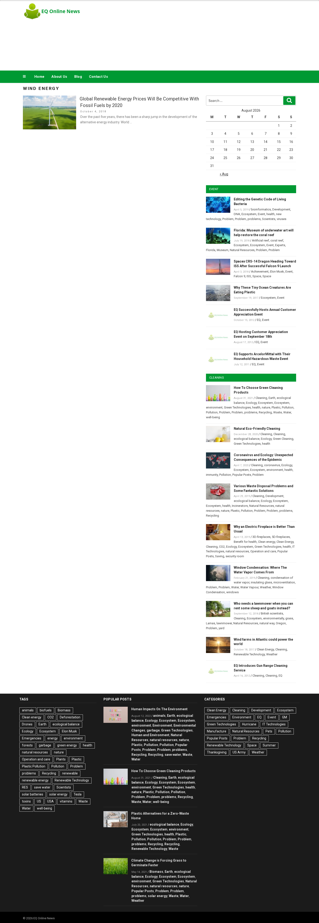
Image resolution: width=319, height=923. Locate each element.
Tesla (78, 794)
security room (235, 556)
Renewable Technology (249, 654)
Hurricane (249, 724)
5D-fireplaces (281, 537)
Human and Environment (150, 735)
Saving (219, 556)
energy (52, 738)
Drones (27, 724)
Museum (222, 250)
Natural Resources (242, 250)
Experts (280, 245)
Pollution (288, 407)
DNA (237, 214)
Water (287, 412)
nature (266, 407)
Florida (210, 250)
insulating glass (261, 582)
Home (39, 77)
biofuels (46, 710)
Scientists (268, 219)
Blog (78, 77)
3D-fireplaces (261, 537)
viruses (281, 219)
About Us (59, 77)
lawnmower (224, 623)
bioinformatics (261, 209)
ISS (249, 276)
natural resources (237, 551)
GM (284, 717)
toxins (26, 801)
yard (221, 628)
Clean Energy (285, 541)
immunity (212, 474)
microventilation (284, 582)
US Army (239, 752)
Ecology (251, 403)
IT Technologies (274, 724)
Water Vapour (249, 587)
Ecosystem (248, 214)
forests (27, 745)
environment (214, 407)
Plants (61, 759)
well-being (213, 417)
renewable (70, 773)
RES (25, 787)
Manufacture (216, 731)
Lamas (210, 623)
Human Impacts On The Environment (159, 709)
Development (281, 209)
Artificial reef (260, 240)
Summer (269, 745)
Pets (269, 731)
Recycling (265, 412)
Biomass (64, 710)
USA (50, 801)
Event (261, 214)
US (39, 801)
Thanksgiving (217, 752)
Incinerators (240, 506)
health (270, 214)
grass (289, 618)
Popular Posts (241, 474)
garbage (45, 745)
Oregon (281, 623)
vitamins (66, 801)
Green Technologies (237, 407)
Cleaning (261, 398)
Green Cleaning (283, 438)
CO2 (222, 546)
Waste (277, 412)
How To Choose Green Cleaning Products (163, 771)
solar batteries (32, 794)
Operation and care (263, 551)
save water (42, 787)
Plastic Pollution (33, 766)
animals (28, 710)
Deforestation (70, 717)
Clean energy (266, 541)
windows (232, 592)
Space (256, 276)
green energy (67, 745)
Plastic (276, 407)
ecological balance (246, 438)
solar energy (58, 794)
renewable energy (35, 780)
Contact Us (98, 77)
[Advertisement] (206, 34)
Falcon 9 (239, 276)
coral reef (276, 240)
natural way (266, 623)
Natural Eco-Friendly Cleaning (257, 428)
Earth (272, 398)
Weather (265, 587)
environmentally (273, 618)
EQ (259, 320)
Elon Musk (277, 271)
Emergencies (31, 738)
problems (254, 219)
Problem (228, 219)
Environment (162, 725)
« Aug (224, 174)
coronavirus (272, 465)
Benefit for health (245, 541)
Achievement (260, 271)
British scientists (272, 613)
